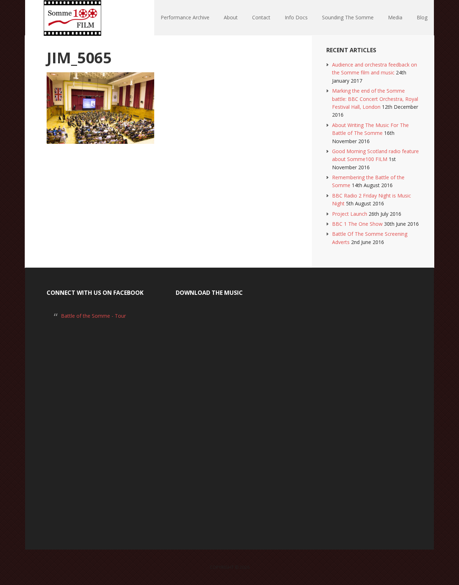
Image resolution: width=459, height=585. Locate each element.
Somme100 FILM (71, 18)
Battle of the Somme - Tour (93, 315)
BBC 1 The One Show (357, 223)
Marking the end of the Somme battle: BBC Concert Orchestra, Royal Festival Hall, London (375, 98)
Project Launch (349, 213)
